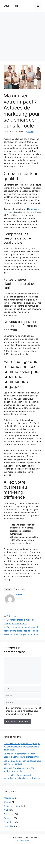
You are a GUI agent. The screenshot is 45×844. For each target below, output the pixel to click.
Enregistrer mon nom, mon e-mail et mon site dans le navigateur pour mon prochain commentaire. (23, 711)
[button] (31, 6)
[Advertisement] (22, 35)
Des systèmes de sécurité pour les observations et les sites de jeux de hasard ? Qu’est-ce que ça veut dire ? (22, 631)
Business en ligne (12, 806)
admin (19, 594)
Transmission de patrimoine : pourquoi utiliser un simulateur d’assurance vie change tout (22, 746)
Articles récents (19, 589)
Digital (7, 810)
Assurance (9, 798)
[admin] (10, 603)
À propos (8, 589)
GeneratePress (22, 840)
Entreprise (12, 616)
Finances (8, 818)
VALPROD (11, 6)
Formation (8, 822)
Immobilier (9, 826)
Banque (7, 802)
